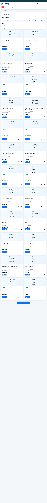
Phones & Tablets (22, 20)
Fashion (15, 20)
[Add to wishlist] (18, 49)
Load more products (23, 302)
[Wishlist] (40, 3)
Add (28, 116)
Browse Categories (1, 7)
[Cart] (45, 3)
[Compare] (42, 3)
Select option (4, 48)
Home (1, 10)
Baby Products (43, 20)
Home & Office (35, 20)
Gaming (29, 20)
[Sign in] (37, 3)
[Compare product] (21, 49)
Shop (5, 10)
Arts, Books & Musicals (7, 20)
